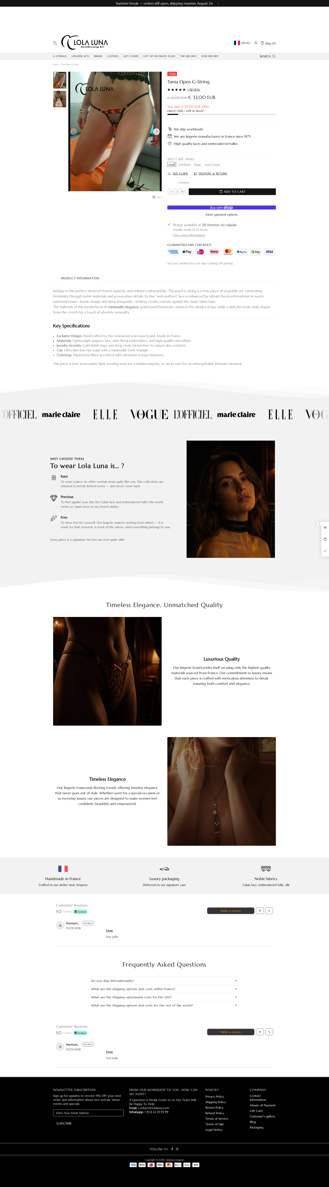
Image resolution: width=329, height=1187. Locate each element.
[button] (174, 182)
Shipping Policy (215, 1102)
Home (55, 64)
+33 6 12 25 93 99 (156, 1112)
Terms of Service (216, 1118)
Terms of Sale (214, 1124)
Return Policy (214, 1107)
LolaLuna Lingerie (84, 43)
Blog (253, 1122)
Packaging (256, 1127)
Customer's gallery (262, 1116)
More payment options (222, 214)
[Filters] (260, 910)
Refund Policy (214, 1113)
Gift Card (256, 1111)
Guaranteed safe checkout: (189, 245)
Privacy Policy (214, 1096)
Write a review (231, 911)
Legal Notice (214, 1130)
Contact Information (258, 1098)
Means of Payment (262, 1105)
